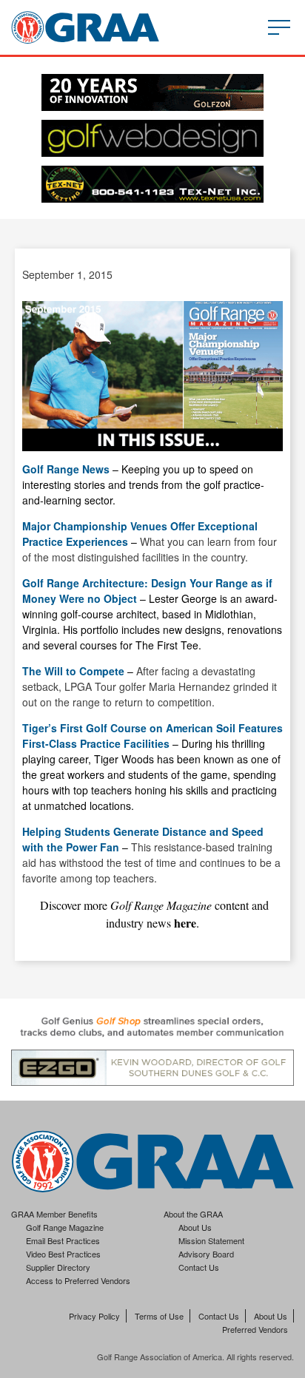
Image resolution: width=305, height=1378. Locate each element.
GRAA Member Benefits (54, 1214)
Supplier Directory (58, 1267)
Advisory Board (206, 1254)
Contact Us (198, 1267)
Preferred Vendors (255, 1329)
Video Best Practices (63, 1254)
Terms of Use (159, 1316)
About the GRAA (193, 1214)
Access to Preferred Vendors (78, 1280)
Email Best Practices (63, 1240)
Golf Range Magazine (65, 1227)
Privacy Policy (94, 1316)
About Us (195, 1227)
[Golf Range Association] (85, 27)
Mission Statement (211, 1240)
